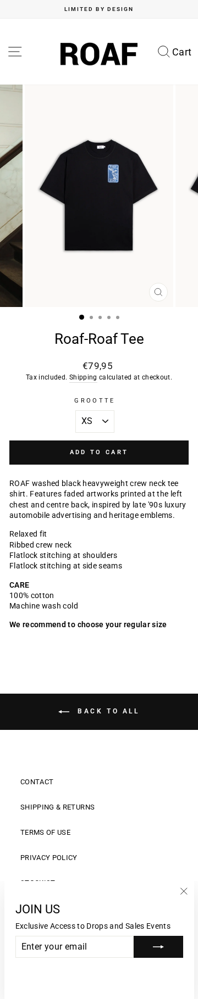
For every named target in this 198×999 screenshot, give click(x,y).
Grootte (94, 400)
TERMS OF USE (45, 832)
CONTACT (36, 782)
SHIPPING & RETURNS (57, 807)
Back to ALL (106, 711)
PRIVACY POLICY (49, 857)
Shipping (83, 377)
